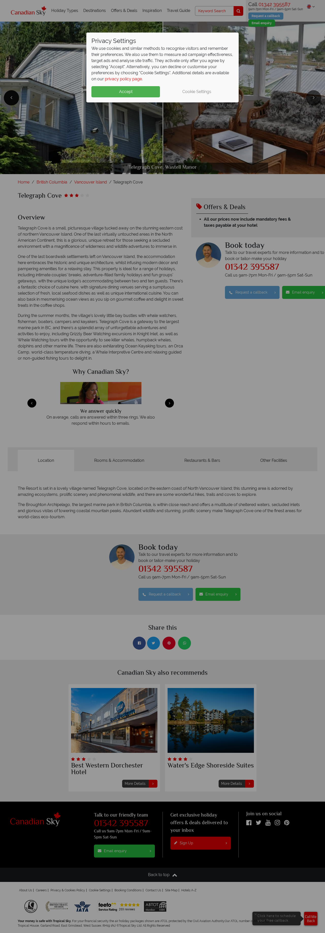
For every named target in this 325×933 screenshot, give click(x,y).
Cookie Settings (196, 91)
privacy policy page (123, 79)
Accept (126, 91)
